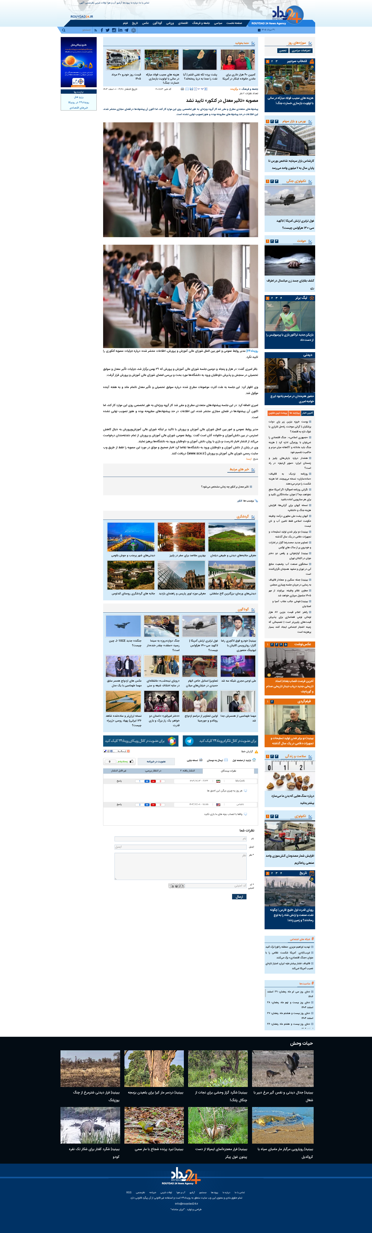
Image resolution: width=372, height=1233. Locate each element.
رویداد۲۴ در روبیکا (78, 102)
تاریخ (303, 873)
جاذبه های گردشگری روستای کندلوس (133, 593)
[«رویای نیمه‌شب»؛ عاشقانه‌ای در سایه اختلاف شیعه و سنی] (162, 666)
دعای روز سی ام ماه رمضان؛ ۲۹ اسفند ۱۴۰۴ (290, 994)
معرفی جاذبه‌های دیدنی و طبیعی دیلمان (233, 555)
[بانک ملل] (79, 62)
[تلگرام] (220, 741)
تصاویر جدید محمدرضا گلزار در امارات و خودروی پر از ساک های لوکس (290, 545)
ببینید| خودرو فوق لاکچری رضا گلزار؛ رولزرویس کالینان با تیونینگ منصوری (238, 645)
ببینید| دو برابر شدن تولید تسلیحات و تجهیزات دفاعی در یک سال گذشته (290, 534)
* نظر (251, 855)
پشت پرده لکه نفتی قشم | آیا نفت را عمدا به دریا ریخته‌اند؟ (200, 77)
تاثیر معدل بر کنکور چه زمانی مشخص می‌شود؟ (225, 487)
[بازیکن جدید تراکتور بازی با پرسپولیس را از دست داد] (290, 316)
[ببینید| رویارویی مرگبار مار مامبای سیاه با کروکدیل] (283, 1125)
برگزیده (234, 89)
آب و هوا (111, 3)
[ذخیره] (191, 88)
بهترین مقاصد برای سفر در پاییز (187, 555)
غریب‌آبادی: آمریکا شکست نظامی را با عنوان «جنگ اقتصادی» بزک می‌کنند (289, 955)
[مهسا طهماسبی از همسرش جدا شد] (238, 701)
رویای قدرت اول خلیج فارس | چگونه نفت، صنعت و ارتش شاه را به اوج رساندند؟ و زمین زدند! (291, 915)
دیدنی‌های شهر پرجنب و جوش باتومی (133, 555)
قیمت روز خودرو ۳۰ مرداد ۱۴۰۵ (126, 77)
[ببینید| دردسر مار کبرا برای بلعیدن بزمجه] (154, 1068)
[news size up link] (205, 88)
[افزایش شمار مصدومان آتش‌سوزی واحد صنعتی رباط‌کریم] (290, 835)
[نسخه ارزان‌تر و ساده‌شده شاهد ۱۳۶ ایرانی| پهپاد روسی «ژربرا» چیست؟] (123, 701)
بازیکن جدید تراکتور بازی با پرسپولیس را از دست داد (289, 337)
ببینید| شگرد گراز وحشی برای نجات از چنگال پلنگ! (221, 1096)
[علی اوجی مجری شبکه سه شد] (238, 666)
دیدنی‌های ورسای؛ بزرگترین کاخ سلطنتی (233, 593)
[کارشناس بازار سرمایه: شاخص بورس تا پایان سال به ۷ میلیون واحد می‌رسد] (290, 141)
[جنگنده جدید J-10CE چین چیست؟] (123, 626)
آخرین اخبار (307, 413)
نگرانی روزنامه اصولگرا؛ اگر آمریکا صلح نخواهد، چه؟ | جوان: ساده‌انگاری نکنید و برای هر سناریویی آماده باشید (290, 494)
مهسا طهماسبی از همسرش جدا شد (238, 718)
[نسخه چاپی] (182, 88)
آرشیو (119, 3)
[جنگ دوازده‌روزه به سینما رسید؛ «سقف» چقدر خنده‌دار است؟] (162, 626)
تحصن (282, 50)
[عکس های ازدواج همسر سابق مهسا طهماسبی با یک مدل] (123, 666)
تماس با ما (144, 3)
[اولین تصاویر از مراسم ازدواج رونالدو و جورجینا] (200, 701)
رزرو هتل (79, 97)
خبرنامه (152, 1193)
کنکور (239, 501)
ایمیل (251, 846)
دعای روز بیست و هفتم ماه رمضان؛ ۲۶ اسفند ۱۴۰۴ (290, 1026)
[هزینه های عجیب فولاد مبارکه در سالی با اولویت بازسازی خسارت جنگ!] (161, 59)
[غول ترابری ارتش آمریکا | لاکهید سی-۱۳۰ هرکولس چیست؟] (200, 626)
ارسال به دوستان (215, 761)
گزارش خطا (247, 751)
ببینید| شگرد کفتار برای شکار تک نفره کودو (94, 1153)
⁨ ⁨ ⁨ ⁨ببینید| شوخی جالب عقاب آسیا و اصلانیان (290, 604)
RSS (129, 1193)
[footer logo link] (182, 1178)
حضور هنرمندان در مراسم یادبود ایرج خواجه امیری (292, 399)
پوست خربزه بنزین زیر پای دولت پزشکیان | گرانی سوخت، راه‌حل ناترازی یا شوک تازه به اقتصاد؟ (290, 427)
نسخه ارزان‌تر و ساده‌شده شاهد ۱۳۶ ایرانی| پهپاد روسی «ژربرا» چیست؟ (123, 721)
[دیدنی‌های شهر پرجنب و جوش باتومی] (131, 537)
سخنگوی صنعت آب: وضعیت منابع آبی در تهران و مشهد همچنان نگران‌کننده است (290, 569)
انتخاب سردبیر (297, 61)
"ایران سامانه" (177, 1209)
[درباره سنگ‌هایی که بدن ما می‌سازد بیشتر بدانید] (290, 776)
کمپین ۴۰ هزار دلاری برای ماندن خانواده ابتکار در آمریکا (239, 77)
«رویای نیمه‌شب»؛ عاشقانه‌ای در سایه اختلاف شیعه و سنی (163, 683)
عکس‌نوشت (302, 644)
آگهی (82, 3)
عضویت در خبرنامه (156, 762)
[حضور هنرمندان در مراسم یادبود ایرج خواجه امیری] (290, 375)
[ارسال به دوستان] (187, 88)
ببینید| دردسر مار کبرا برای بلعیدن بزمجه (155, 1093)
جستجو (202, 1193)
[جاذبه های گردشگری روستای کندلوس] (131, 575)
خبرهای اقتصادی (79, 108)
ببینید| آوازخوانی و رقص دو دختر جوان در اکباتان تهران (290, 555)
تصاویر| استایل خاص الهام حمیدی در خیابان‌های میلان (202, 683)
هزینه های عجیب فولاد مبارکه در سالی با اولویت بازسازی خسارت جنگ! (162, 79)
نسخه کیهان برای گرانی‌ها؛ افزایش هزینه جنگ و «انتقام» (290, 507)
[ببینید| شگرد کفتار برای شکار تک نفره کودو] (90, 1125)
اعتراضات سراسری (301, 50)
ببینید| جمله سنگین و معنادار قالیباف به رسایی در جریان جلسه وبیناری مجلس (290, 582)
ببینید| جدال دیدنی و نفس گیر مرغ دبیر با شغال (283, 1096)
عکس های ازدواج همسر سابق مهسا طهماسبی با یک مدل (124, 683)
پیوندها (126, 3)
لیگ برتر (301, 298)
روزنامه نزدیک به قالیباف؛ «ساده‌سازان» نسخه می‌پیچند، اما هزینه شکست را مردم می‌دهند (290, 479)
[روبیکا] (140, 741)
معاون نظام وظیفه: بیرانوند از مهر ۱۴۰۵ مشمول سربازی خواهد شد (290, 593)
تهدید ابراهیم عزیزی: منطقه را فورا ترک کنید (287, 947)
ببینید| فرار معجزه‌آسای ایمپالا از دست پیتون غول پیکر (221, 1153)
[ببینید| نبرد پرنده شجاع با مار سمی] (154, 1125)
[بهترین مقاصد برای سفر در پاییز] (181, 537)
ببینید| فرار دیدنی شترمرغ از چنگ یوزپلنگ (96, 1096)
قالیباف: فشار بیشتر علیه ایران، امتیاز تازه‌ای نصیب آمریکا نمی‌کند (289, 966)
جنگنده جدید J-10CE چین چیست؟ (125, 643)
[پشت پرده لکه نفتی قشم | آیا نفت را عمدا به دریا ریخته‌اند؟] (199, 59)
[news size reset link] (201, 88)
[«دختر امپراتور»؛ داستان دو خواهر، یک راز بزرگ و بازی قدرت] (162, 701)
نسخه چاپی (192, 761)
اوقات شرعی (100, 3)
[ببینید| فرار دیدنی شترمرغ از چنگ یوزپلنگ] (90, 1068)
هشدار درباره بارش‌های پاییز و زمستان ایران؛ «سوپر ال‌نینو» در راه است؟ (290, 463)
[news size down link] (195, 88)
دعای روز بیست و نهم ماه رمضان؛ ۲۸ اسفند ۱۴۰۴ (290, 1005)
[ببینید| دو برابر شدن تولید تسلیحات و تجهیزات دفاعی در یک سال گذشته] (290, 720)
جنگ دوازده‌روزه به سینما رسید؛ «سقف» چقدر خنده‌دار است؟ (163, 645)
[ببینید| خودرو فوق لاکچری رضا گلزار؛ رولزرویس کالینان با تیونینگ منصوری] (238, 626)
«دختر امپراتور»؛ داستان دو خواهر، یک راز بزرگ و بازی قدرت (164, 721)
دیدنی (307, 355)
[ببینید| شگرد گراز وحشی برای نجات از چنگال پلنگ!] (218, 1068)
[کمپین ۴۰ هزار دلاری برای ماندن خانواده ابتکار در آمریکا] (237, 59)
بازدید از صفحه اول (241, 761)
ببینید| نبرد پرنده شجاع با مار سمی (159, 1149)
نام (252, 838)
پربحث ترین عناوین (278, 413)
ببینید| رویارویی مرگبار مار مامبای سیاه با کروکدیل (285, 1153)
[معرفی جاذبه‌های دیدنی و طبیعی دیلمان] (232, 537)
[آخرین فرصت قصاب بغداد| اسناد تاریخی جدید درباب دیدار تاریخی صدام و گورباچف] (290, 663)
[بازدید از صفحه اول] (254, 759)
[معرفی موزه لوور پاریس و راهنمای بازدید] (181, 575)
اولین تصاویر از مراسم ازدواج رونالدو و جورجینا (201, 718)
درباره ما (134, 3)
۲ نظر (242, 94)
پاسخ (119, 781)
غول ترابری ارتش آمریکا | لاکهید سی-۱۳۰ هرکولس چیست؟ (203, 645)
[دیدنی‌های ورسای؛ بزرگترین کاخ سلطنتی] (232, 575)
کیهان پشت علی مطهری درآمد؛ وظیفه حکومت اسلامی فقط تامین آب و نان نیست (290, 521)
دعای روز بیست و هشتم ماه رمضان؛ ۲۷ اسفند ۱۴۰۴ (290, 1015)
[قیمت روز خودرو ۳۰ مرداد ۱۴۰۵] (123, 59)
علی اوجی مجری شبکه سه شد (238, 681)
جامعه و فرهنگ (249, 89)
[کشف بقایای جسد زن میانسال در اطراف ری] (290, 260)
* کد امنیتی (251, 886)
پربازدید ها (295, 413)
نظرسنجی (89, 3)
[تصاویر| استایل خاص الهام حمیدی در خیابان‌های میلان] (200, 666)
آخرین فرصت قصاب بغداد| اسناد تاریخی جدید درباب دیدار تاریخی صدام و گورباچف (289, 686)
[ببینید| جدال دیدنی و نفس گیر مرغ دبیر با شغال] (283, 1068)
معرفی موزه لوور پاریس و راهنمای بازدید (182, 593)
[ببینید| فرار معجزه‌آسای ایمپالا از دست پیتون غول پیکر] (218, 1125)
